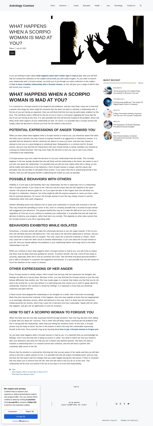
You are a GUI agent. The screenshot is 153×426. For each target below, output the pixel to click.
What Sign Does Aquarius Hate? (23, 374)
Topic (12, 53)
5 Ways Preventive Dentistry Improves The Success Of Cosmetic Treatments (127, 114)
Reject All (30, 411)
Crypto (76, 6)
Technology (118, 6)
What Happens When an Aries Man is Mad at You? (30, 372)
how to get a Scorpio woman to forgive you (79, 329)
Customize (12, 411)
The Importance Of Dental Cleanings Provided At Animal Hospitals (126, 126)
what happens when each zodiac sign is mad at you (59, 76)
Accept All (21, 416)
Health (97, 6)
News (53, 6)
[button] (141, 5)
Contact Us (131, 6)
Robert (11, 48)
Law (108, 6)
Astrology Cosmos (21, 5)
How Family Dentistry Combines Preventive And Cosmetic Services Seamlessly (126, 138)
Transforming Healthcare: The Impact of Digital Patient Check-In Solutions (128, 103)
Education (86, 6)
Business (62, 6)
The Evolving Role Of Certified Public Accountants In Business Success (126, 92)
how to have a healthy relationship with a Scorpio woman (36, 84)
